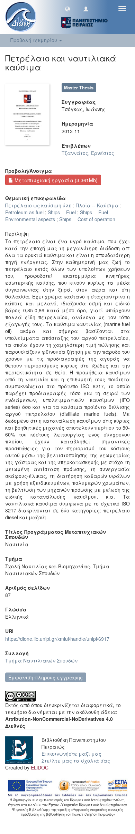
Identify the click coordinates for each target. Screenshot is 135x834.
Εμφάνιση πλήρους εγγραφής (45, 677)
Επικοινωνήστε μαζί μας (71, 753)
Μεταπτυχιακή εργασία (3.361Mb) (55, 180)
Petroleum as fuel (24, 212)
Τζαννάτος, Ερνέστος (88, 152)
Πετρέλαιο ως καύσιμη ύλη (38, 205)
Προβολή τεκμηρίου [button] (34, 40)
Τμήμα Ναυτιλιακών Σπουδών (41, 660)
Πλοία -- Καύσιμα (97, 205)
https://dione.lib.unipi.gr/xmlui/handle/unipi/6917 (57, 638)
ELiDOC (39, 767)
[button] (67, 8)
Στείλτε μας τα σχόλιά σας (76, 760)
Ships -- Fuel (62, 212)
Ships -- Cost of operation (87, 219)
